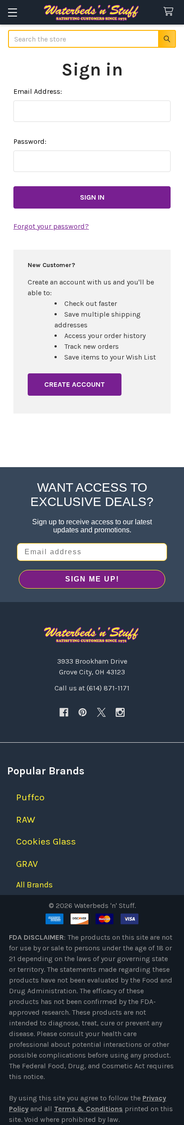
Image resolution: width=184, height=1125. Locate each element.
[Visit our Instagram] (120, 712)
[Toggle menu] (12, 12)
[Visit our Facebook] (64, 712)
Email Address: (37, 91)
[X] (101, 712)
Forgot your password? (51, 226)
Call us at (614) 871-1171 (92, 688)
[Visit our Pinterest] (83, 712)
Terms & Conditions (88, 1108)
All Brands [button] (34, 885)
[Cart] (170, 12)
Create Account (74, 384)
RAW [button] (25, 819)
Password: (29, 141)
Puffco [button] (30, 797)
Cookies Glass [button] (46, 841)
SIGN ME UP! (92, 579)
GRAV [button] (27, 863)
